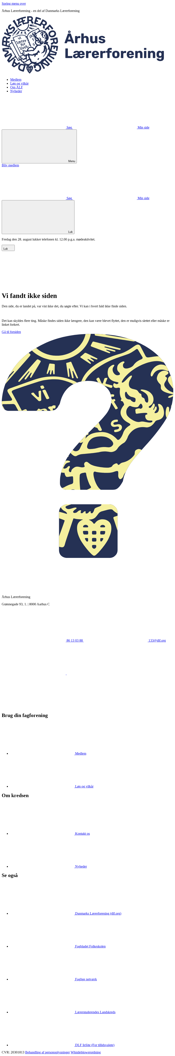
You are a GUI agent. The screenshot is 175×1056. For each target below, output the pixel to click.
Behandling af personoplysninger (47, 1052)
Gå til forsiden (11, 332)
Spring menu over (14, 3)
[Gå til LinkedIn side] (99, 673)
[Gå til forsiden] (87, 72)
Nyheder (16, 91)
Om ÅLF (16, 87)
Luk (6, 248)
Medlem (15, 79)
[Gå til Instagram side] (34, 706)
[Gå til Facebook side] (34, 673)
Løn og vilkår (19, 83)
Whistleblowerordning (86, 1052)
